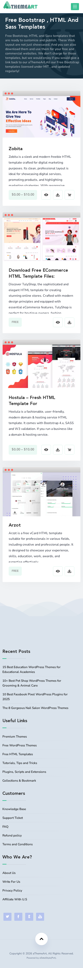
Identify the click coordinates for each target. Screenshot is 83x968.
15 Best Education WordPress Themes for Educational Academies (31, 669)
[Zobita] (41, 116)
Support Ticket (12, 818)
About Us (9, 873)
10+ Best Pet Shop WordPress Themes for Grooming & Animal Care (31, 683)
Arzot (15, 525)
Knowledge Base (14, 809)
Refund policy (12, 835)
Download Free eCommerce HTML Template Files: (38, 273)
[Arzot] (41, 501)
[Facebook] (18, 917)
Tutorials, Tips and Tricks (19, 763)
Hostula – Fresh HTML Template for (32, 401)
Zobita (16, 149)
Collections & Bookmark (19, 781)
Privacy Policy (12, 891)
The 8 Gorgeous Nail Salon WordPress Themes (35, 708)
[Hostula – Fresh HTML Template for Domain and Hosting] (41, 366)
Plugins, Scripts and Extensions (24, 772)
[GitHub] (29, 917)
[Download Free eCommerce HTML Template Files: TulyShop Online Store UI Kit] (41, 239)
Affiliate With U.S (14, 899)
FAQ (5, 827)
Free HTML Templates (17, 754)
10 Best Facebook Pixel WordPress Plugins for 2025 (35, 696)
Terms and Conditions (17, 844)
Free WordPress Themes (19, 745)
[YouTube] (40, 917)
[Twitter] (7, 917)
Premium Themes (14, 737)
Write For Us (11, 882)
